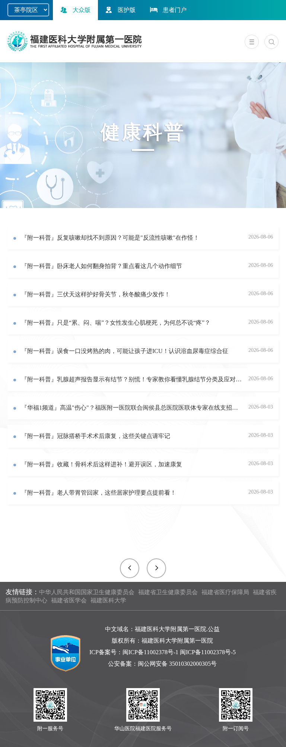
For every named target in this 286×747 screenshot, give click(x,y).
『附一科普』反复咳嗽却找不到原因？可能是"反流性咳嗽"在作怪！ (110, 237)
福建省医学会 (69, 600)
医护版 (127, 10)
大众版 (81, 10)
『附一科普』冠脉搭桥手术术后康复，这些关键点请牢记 (95, 436)
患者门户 (175, 10)
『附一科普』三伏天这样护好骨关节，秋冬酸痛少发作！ (95, 294)
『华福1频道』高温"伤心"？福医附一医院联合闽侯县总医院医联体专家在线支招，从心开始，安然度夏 (132, 407)
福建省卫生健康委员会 (168, 592)
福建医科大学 (108, 600)
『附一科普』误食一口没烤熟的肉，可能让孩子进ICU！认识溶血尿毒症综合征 (124, 351)
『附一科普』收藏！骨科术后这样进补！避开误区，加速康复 (101, 464)
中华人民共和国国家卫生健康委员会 (86, 592)
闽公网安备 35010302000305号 (177, 664)
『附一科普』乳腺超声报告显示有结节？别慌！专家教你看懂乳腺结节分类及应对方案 (132, 379)
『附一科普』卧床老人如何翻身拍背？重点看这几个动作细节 (101, 266)
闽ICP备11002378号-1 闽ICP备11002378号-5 (179, 652)
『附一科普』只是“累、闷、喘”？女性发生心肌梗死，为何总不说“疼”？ (115, 322)
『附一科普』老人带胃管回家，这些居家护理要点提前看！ (98, 492)
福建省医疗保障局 (225, 592)
